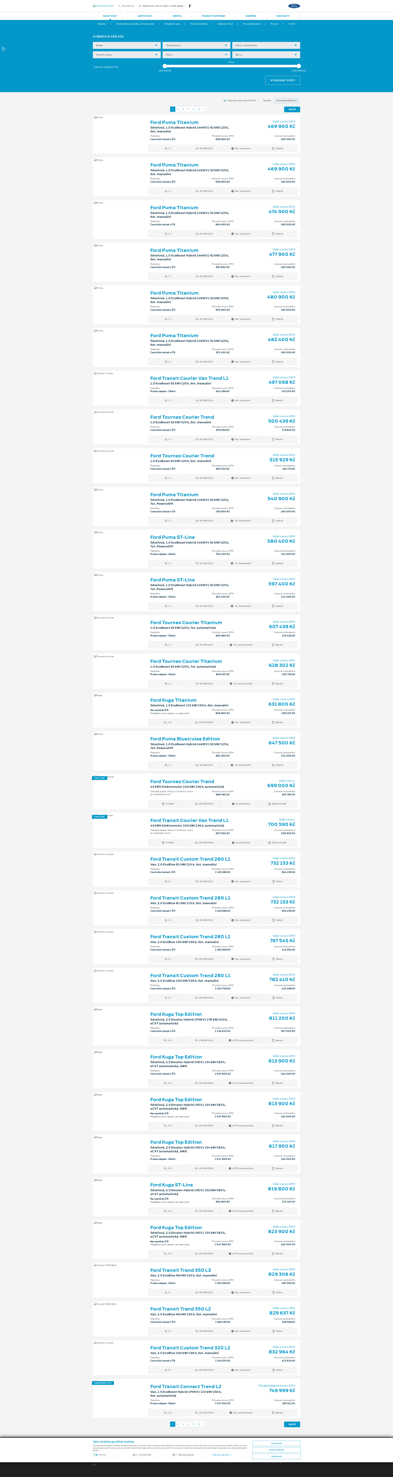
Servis (177, 16)
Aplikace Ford (225, 23)
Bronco (274, 23)
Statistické (145, 1454)
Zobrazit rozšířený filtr (106, 66)
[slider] (165, 66)
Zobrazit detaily (221, 1454)
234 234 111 (128, 6)
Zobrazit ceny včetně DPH (241, 100)
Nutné (102, 1454)
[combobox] (127, 45)
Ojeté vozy (145, 16)
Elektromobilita (199, 23)
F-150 (292, 23)
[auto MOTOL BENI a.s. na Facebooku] (191, 6)
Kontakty (283, 16)
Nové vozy (110, 16)
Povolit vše (276, 1443)
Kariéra (250, 16)
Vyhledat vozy (282, 80)
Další (292, 109)
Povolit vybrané (276, 1450)
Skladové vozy (172, 23)
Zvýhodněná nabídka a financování (135, 23)
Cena (231, 62)
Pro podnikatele (252, 23)
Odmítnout (276, 1456)
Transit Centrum (213, 16)
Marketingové (186, 1454)
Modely (102, 23)
